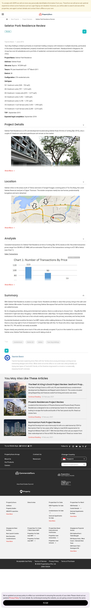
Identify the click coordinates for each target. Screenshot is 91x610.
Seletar (40, 342)
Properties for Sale (56, 502)
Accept (45, 603)
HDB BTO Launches (12, 511)
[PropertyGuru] (45, 14)
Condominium (18, 342)
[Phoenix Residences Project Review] (15, 407)
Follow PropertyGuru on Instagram (73, 446)
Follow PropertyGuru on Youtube (76, 446)
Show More (9, 171)
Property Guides (11, 508)
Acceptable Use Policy (24, 561)
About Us (8, 459)
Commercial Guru (25, 473)
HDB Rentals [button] (74, 505)
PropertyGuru (11, 502)
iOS (30, 446)
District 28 (30, 342)
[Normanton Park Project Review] (15, 427)
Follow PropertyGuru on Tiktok (85, 446)
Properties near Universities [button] (53, 537)
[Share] (84, 32)
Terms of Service (40, 561)
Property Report (66, 483)
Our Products (9, 462)
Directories (31, 502)
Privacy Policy (14, 598)
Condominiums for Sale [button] (56, 511)
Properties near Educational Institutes (54, 530)
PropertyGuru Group (12, 454)
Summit (25, 484)
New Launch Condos (12, 533)
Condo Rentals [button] (75, 508)
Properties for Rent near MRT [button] (33, 540)
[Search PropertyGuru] (84, 464)
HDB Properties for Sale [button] (56, 505)
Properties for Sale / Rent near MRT (34, 529)
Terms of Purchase (68, 561)
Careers (7, 465)
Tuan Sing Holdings (53, 342)
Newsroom (37, 459)
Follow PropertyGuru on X (83, 446)
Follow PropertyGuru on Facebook (69, 446)
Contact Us (37, 454)
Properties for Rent (77, 502)
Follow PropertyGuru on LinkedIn (80, 446)
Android (24, 446)
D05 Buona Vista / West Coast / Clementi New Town (77, 541)
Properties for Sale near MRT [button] (33, 535)
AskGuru (9, 505)
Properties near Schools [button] (53, 542)
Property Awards (66, 474)
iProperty (25, 491)
